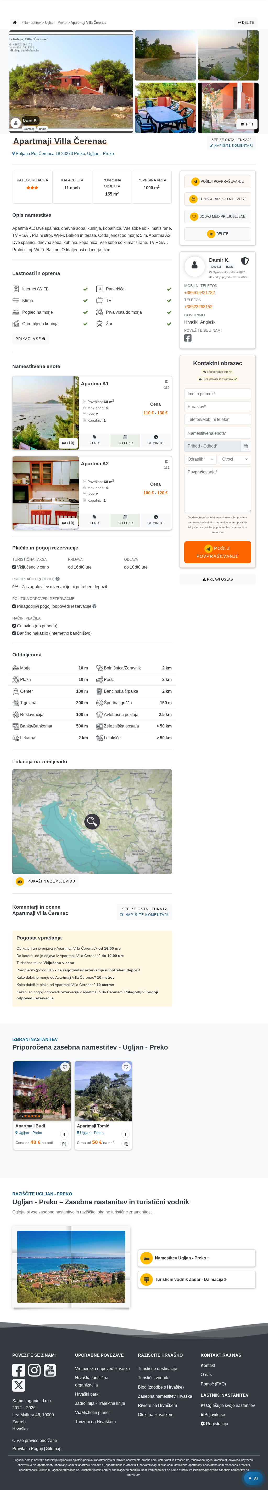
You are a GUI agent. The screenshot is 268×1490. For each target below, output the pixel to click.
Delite (247, 23)
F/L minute (156, 443)
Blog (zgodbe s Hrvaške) (161, 1387)
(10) (70, 443)
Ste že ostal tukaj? (232, 142)
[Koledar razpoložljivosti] (64, 1143)
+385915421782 (199, 292)
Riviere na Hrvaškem (157, 1405)
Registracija (216, 1424)
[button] (92, 821)
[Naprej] (64, 1091)
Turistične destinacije (157, 1368)
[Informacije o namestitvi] (64, 1134)
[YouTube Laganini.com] (50, 1370)
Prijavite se (214, 1414)
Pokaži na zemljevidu (50, 881)
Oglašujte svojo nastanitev (230, 1405)
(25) (249, 124)
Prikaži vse (29, 339)
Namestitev (32, 23)
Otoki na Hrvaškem (155, 1414)
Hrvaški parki (87, 1394)
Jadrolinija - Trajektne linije (100, 1403)
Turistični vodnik (153, 1378)
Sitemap (54, 1448)
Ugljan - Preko (55, 23)
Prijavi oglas (219, 579)
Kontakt (208, 1365)
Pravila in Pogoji (27, 1448)
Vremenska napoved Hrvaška (102, 1368)
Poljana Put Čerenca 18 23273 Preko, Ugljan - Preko (64, 153)
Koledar (125, 443)
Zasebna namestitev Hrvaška (165, 1396)
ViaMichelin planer (92, 1412)
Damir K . (30, 120)
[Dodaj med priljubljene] (64, 1066)
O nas (206, 1374)
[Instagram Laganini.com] (34, 1370)
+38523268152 (198, 307)
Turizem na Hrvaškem (95, 1421)
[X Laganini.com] (18, 1385)
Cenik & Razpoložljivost (222, 199)
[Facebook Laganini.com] (18, 1370)
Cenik (94, 443)
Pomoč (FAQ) (213, 1384)
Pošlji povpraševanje (222, 182)
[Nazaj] (19, 1091)
